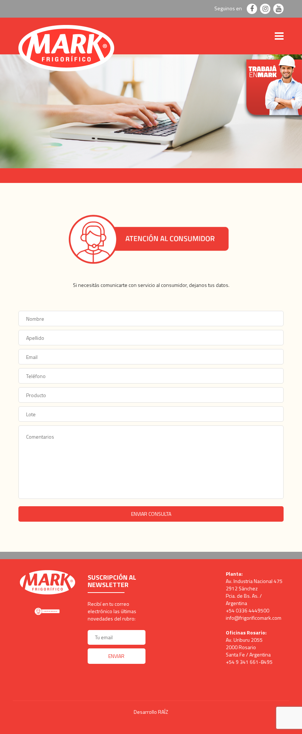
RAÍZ (163, 712)
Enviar (116, 656)
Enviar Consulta (151, 514)
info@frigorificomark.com (253, 618)
